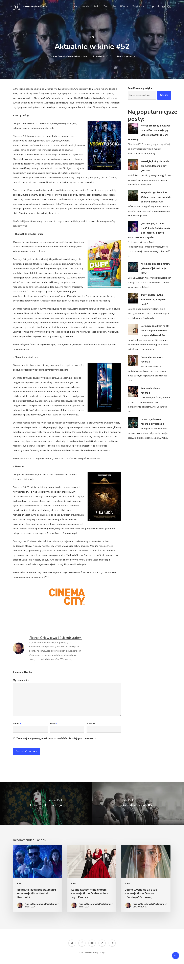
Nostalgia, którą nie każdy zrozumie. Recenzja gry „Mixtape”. (155, 166)
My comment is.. (22, 680)
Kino (92, 37)
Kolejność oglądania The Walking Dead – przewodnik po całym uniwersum (156, 197)
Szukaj (164, 95)
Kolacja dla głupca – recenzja (151, 390)
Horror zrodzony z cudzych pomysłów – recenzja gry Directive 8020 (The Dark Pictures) (149, 132)
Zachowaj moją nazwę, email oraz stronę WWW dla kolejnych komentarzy (56, 738)
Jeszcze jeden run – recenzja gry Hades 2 (152, 421)
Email (53, 723)
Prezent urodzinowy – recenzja (153, 359)
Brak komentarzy (126, 56)
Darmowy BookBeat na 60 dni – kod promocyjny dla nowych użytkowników (154, 331)
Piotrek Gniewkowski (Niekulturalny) (68, 56)
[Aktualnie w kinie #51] (138, 803)
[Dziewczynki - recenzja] (46, 803)
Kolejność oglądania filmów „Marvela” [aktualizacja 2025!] (155, 268)
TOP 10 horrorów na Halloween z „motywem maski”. (153, 300)
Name (17, 723)
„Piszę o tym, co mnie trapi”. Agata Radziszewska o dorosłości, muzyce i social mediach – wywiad (149, 230)
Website (91, 723)
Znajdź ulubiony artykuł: (140, 88)
